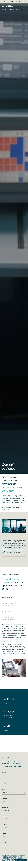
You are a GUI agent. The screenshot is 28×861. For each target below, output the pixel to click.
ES (25, 1)
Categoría (5, 807)
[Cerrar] (25, 6)
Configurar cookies (22, 860)
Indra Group (4, 1)
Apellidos (4, 781)
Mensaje (4, 842)
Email (3, 833)
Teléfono (4, 824)
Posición (4, 816)
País (3, 789)
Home (3, 9)
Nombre (4, 772)
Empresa (4, 798)
